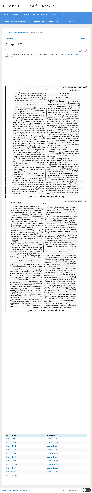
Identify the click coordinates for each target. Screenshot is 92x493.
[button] (87, 490)
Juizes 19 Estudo (52, 464)
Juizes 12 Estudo (52, 439)
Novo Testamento (40, 15)
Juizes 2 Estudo (11, 442)
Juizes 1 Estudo (11, 439)
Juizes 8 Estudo (11, 464)
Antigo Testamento (21, 15)
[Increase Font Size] (80, 50)
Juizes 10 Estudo (11, 472)
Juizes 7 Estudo (11, 461)
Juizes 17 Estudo (52, 457)
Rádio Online (39, 21)
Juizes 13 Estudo (52, 442)
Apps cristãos (69, 21)
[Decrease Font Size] (85, 50)
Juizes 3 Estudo (11, 446)
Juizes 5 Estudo (11, 453)
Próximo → (83, 38)
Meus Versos (54, 21)
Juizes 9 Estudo (11, 468)
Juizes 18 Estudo (52, 461)
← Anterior (9, 38)
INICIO (6, 15)
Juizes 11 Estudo (11, 475)
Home (10, 32)
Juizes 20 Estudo (52, 468)
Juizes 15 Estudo (52, 450)
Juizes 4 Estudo (11, 450)
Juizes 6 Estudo (11, 457)
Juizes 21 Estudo (52, 472)
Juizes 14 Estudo (52, 446)
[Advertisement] (46, 72)
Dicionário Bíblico (60, 15)
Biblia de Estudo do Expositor (16, 21)
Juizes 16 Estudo (52, 453)
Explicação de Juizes (21, 32)
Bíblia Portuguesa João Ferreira (28, 5)
